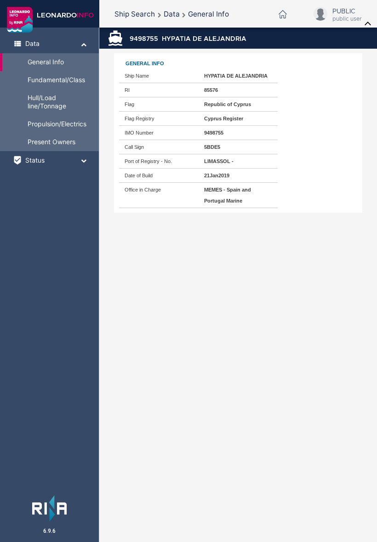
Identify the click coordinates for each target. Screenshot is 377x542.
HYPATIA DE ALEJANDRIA (188, 38)
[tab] (49, 44)
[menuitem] (134, 14)
